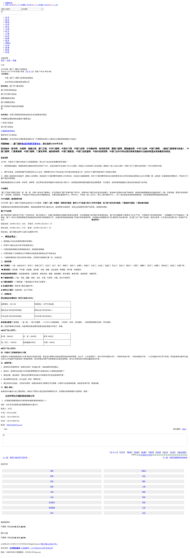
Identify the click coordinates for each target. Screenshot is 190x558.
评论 (165, 452)
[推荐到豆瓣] (164, 455)
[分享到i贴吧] (175, 455)
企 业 (7, 45)
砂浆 (51, 476)
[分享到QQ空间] (145, 455)
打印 (122, 452)
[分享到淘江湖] (171, 455)
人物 (143, 486)
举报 (158, 452)
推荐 (151, 452)
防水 (51, 513)
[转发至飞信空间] (169, 455)
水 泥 (7, 24)
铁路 (143, 492)
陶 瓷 (7, 22)
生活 (143, 513)
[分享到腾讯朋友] (160, 455)
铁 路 (7, 38)
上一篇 (5, 457)
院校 (143, 497)
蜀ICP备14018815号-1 (49, 544)
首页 (2, 60)
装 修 (7, 47)
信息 (8, 60)
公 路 (7, 29)
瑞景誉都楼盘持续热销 (178, 457)
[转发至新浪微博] (155, 455)
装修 (14, 60)
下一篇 (165, 457)
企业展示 (52, 502)
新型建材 (52, 507)
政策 (51, 486)
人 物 (7, 34)
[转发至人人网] (153, 455)
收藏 (143, 452)
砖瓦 (51, 481)
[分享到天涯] (177, 455)
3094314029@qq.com (14, 425)
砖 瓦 (7, 27)
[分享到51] (184, 455)
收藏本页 (8, 3)
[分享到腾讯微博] (137, 455)
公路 (51, 492)
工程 (143, 507)
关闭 (172, 452)
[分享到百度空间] (182, 455)
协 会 (7, 20)
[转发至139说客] (173, 455)
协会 (143, 476)
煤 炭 (7, 40)
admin (184, 429)
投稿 (136, 452)
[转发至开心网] (166, 455)
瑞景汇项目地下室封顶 (18, 457)
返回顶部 (181, 452)
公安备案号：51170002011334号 (33, 548)
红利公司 (49, 548)
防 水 (7, 31)
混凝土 (8, 43)
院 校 (7, 50)
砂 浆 (7, 52)
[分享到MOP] (158, 455)
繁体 (129, 452)
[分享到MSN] (162, 455)
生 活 (7, 36)
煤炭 (51, 471)
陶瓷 (143, 481)
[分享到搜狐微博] (186, 455)
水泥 (51, 497)
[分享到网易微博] (180, 455)
